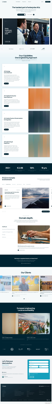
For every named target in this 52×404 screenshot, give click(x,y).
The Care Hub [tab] (13, 184)
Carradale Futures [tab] (8, 184)
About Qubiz (4, 391)
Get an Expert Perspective (27, 263)
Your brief (47, 1)
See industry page (22, 250)
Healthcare (4, 226)
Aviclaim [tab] (24, 184)
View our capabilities (29, 14)
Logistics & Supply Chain (7, 232)
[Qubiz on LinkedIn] (47, 400)
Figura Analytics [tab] (28, 184)
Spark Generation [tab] (19, 184)
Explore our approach (21, 14)
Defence (4, 237)
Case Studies (4, 392)
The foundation (18, 1)
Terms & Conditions (35, 373)
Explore (6, 83)
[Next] (28, 299)
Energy (3, 234)
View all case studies (45, 211)
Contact (3, 396)
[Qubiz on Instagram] (49, 400)
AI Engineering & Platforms (18, 395)
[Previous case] (3, 211)
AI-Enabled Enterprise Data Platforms (19, 392)
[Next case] (5, 211)
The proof (29, 1)
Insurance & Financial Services (8, 229)
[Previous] (26, 299)
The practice (24, 1)
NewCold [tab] (3, 184)
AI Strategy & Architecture (18, 391)
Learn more (7, 41)
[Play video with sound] (13, 289)
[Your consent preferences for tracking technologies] (50, 402)
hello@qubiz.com (41, 394)
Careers (3, 395)
